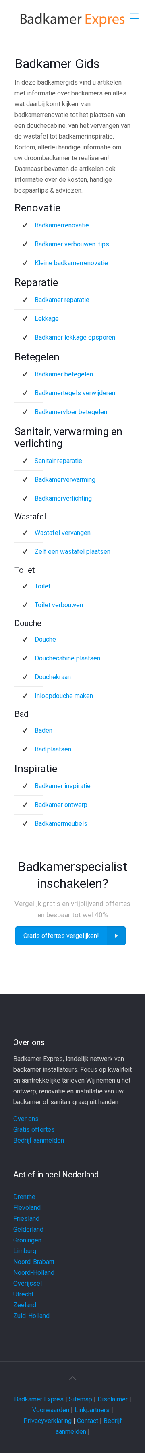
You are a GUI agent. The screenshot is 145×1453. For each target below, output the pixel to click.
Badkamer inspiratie (63, 786)
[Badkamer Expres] (72, 20)
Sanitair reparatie (58, 461)
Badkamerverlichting (63, 498)
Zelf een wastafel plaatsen (72, 551)
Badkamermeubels (61, 823)
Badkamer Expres (39, 1399)
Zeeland (24, 1305)
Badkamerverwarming (65, 479)
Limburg (24, 1251)
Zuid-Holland (31, 1316)
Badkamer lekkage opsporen (75, 337)
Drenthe (24, 1197)
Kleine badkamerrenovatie (71, 263)
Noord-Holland (33, 1272)
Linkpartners (92, 1410)
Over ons (26, 1119)
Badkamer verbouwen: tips (72, 244)
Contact (87, 1421)
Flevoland (27, 1208)
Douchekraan (53, 677)
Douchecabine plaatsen (67, 658)
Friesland (26, 1218)
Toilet (42, 586)
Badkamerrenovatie (62, 225)
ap (88, 1399)
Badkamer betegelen (64, 374)
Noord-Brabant (33, 1262)
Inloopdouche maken (64, 696)
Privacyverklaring (47, 1421)
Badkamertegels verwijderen (75, 393)
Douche (45, 639)
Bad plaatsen (53, 749)
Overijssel (27, 1283)
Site (74, 1399)
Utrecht (23, 1294)
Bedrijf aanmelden (38, 1140)
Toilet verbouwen (59, 605)
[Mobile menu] (134, 16)
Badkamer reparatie (62, 300)
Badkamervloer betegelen (71, 412)
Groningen (27, 1240)
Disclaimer (112, 1399)
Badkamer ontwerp (61, 805)
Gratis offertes (34, 1129)
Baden (43, 730)
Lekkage (47, 318)
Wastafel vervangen (63, 533)
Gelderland (28, 1229)
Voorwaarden (50, 1410)
